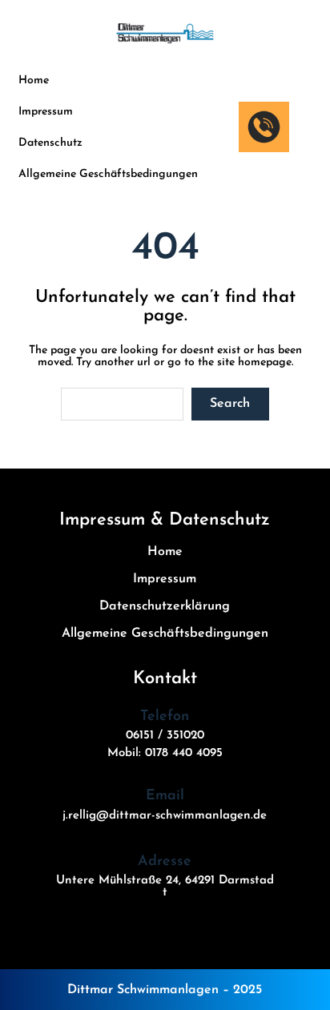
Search (230, 403)
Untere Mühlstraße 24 (117, 881)
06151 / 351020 (165, 736)
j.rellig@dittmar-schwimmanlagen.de (164, 816)
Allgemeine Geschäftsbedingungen (108, 174)
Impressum (45, 112)
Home (33, 80)
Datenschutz (50, 143)
